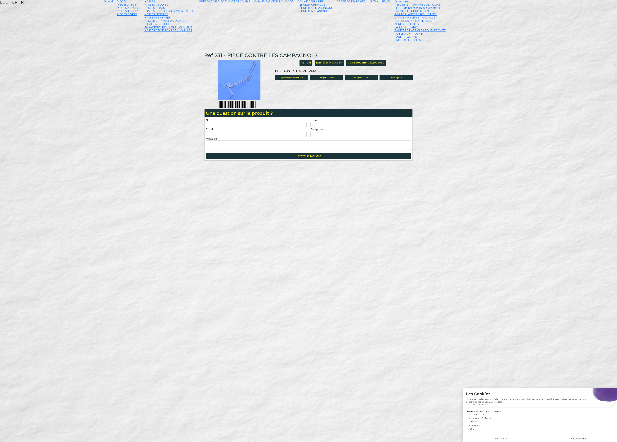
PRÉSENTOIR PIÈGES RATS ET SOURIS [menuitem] (224, 1)
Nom (209, 120)
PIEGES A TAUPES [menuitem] (129, 7)
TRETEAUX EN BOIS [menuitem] (407, 40)
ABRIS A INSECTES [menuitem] (406, 24)
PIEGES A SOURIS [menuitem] (128, 11)
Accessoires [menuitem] (401, 1)
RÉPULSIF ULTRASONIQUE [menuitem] (315, 7)
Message (211, 138)
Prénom (315, 120)
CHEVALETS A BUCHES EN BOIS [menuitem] (415, 11)
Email (209, 129)
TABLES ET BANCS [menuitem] (406, 27)
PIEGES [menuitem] (122, 1)
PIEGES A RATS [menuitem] (127, 4)
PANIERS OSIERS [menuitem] (405, 36)
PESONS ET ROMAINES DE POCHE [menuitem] (417, 4)
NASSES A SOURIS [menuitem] (156, 4)
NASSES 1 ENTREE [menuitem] (156, 14)
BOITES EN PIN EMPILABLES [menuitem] (413, 20)
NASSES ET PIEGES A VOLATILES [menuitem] (165, 20)
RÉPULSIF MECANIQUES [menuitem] (313, 11)
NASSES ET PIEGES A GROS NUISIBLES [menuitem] (169, 11)
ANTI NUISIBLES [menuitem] (380, 1)
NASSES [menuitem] (149, 1)
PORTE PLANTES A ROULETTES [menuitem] (415, 14)
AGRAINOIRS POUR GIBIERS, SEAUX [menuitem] (168, 27)
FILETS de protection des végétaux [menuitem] (417, 7)
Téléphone (317, 129)
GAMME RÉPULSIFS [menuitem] (310, 1)
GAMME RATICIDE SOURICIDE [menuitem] (274, 1)
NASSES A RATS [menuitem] (154, 7)
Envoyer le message (308, 156)
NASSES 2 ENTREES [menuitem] (157, 17)
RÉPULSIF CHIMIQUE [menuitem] (311, 4)
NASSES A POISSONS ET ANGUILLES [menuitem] (168, 30)
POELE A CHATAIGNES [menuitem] (409, 33)
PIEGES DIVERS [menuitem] (127, 14)
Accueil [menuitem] (108, 1)
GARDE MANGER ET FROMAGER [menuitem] (415, 17)
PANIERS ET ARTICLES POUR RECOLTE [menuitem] (420, 30)
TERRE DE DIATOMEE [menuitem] (351, 1)
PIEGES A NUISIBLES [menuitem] (158, 24)
